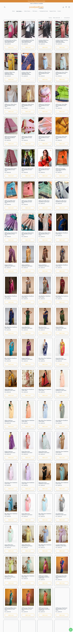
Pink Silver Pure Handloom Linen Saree (11, 483)
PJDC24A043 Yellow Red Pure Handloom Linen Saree (61, 137)
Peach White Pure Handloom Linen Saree (27, 514)
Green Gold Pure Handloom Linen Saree (61, 328)
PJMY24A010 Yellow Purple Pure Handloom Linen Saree (44, 576)
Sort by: (50, 18)
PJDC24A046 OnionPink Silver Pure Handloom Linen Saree (10, 137)
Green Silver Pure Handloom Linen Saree (44, 452)
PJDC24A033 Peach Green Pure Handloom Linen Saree (28, 233)
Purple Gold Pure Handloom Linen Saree (10, 266)
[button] (4, 7)
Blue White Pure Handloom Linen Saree (11, 514)
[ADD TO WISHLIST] (16, 22)
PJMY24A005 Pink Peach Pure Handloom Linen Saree (61, 609)
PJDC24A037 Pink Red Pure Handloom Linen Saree (27, 201)
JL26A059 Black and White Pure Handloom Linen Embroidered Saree (28, 41)
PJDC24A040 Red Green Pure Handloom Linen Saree (44, 169)
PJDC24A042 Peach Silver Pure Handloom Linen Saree (11, 169)
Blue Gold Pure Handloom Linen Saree (62, 233)
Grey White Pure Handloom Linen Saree (61, 514)
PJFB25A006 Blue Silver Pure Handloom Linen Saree (44, 73)
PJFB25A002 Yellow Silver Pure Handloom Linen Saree (28, 105)
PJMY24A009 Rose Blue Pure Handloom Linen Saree (61, 576)
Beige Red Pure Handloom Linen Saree (28, 390)
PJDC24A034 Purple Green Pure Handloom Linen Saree (11, 233)
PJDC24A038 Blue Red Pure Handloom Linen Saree (10, 201)
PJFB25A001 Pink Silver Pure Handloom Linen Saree (44, 105)
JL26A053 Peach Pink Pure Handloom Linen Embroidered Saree (62, 41)
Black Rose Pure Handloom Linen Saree (45, 390)
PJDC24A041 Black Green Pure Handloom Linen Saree (27, 169)
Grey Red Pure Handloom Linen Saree (44, 297)
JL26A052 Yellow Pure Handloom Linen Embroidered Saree (10, 73)
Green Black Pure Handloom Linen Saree (27, 328)
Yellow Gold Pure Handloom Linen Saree (27, 266)
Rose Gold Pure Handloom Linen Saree (11, 297)
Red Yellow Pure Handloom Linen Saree (62, 297)
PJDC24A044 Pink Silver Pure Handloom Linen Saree (44, 137)
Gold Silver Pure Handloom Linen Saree (62, 452)
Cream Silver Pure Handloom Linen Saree (61, 390)
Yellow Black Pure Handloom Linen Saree (10, 390)
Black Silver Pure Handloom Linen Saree (44, 483)
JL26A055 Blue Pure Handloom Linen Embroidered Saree (26, 73)
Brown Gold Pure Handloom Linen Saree (44, 266)
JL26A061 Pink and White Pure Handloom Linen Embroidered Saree (11, 41)
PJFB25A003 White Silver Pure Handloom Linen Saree (11, 105)
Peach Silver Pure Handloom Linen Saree (27, 452)
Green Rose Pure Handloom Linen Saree (61, 359)
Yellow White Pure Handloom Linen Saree (27, 545)
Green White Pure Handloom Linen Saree (10, 545)
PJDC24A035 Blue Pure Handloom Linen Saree (61, 201)
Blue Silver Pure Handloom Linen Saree (45, 359)
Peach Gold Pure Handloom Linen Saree (28, 421)
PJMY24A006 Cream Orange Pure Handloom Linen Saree (44, 609)
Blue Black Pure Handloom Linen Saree (11, 328)
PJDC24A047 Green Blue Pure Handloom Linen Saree (61, 105)
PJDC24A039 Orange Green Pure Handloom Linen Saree (61, 169)
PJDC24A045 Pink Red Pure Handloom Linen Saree (27, 137)
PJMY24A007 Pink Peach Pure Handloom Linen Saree (27, 609)
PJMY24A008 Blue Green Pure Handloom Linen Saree (10, 609)
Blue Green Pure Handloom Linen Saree (44, 328)
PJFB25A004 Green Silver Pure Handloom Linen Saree (62, 73)
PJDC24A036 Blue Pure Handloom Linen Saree (44, 201)
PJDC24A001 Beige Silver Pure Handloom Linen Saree (44, 233)
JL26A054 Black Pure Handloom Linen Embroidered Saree (43, 41)
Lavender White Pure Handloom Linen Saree (61, 545)
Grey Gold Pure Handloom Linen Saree (62, 266)
